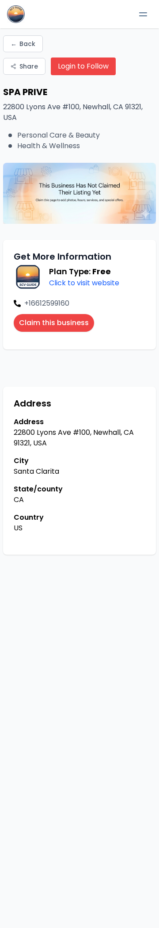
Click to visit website (84, 283)
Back (23, 43)
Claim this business (54, 323)
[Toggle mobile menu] (143, 14)
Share (28, 66)
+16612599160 (46, 303)
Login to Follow (83, 66)
